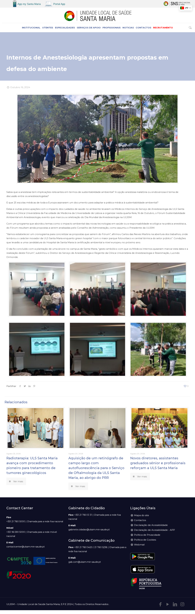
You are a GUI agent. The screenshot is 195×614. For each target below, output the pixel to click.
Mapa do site (141, 515)
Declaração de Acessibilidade (151, 525)
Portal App (59, 4)
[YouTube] (168, 604)
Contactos (140, 520)
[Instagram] (182, 604)
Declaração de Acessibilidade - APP (154, 529)
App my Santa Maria (29, 4)
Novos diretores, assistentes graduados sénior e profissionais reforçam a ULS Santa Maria (157, 463)
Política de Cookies (145, 539)
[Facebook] (160, 604)
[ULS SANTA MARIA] (97, 15)
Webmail (139, 544)
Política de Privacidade (147, 534)
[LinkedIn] (175, 604)
